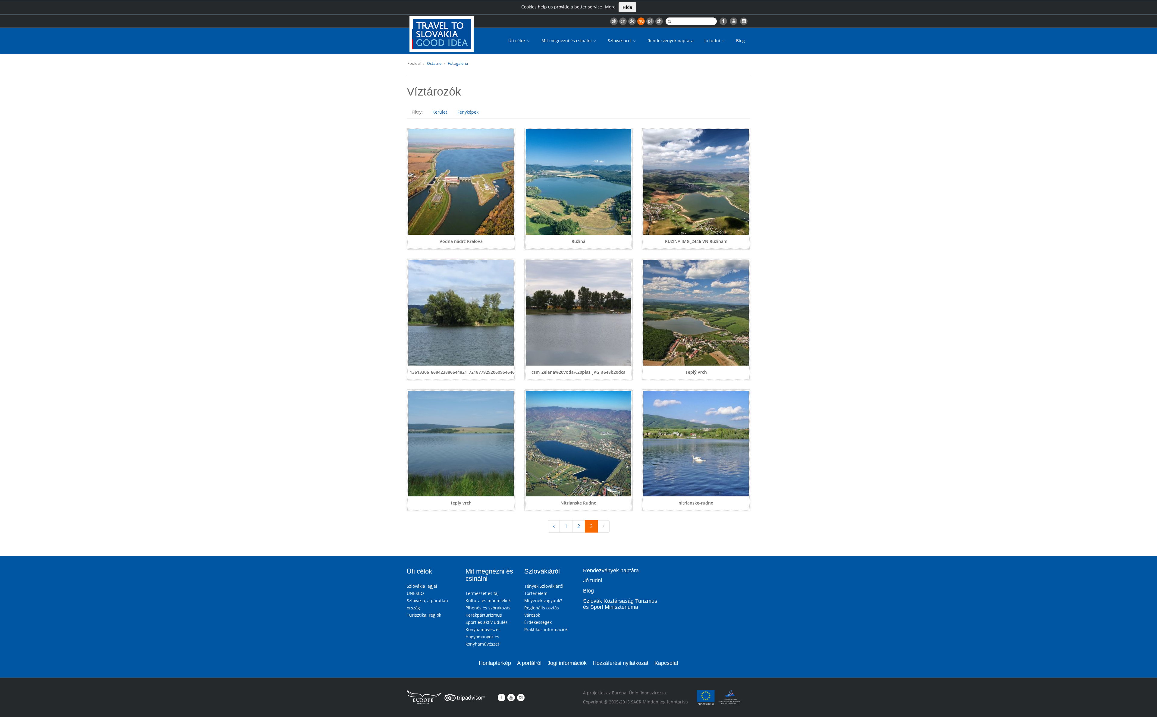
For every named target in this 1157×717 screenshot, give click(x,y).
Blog (740, 40)
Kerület (439, 112)
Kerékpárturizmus (484, 615)
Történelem (535, 593)
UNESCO (415, 593)
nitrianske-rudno (696, 503)
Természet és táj (482, 593)
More (610, 7)
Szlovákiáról (620, 40)
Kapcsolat (666, 663)
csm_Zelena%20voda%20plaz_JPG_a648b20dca (578, 372)
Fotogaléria (458, 63)
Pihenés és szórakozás (488, 608)
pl (650, 21)
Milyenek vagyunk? (543, 600)
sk (614, 21)
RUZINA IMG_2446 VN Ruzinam (696, 241)
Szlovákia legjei (422, 586)
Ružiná (578, 241)
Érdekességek (538, 622)
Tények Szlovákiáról (543, 586)
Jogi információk (567, 663)
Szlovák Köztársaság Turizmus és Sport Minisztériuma (620, 604)
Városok (532, 615)
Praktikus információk (546, 629)
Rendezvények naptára (670, 40)
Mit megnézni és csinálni (567, 40)
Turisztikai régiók (424, 615)
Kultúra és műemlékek (488, 600)
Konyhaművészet (483, 629)
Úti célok (517, 40)
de (632, 21)
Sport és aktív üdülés (487, 622)
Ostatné (434, 63)
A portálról (529, 663)
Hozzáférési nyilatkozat (620, 663)
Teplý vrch (696, 372)
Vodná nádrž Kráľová (461, 241)
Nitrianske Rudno (578, 503)
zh (659, 21)
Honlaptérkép (495, 663)
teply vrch (461, 503)
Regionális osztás (541, 608)
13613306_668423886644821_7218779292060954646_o (464, 372)
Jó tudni (712, 40)
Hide (627, 7)
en (623, 21)
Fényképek (467, 112)
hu (641, 21)
